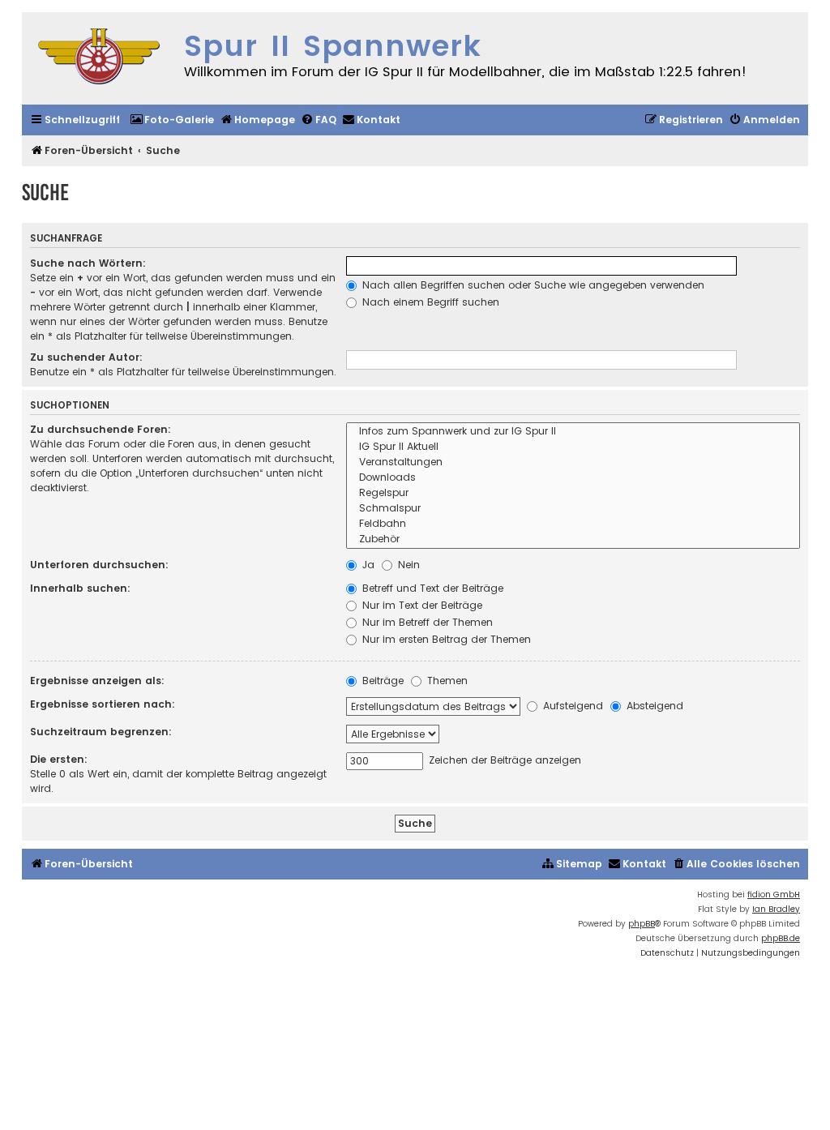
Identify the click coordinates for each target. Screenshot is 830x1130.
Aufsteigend (571, 706)
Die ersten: (59, 759)
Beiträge (381, 680)
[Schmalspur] (573, 508)
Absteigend (653, 706)
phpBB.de (780, 938)
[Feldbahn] (573, 524)
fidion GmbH (773, 894)
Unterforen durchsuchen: (99, 564)
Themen (446, 680)
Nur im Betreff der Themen (426, 622)
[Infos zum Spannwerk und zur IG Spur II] (573, 431)
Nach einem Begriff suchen (429, 302)
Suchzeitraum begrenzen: (101, 731)
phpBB (641, 924)
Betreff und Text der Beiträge (431, 588)
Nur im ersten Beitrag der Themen (445, 639)
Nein (407, 564)
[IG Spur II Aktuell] (573, 447)
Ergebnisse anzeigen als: (97, 680)
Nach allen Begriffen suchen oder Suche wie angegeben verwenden (531, 285)
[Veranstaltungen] (573, 462)
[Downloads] (573, 478)
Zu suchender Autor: (86, 357)
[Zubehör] (573, 539)
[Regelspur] (573, 493)
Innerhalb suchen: (80, 588)
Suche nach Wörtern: (88, 263)
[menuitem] (172, 120)
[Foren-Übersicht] (99, 58)
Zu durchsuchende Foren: (100, 429)
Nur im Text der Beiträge (420, 605)
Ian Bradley (776, 909)
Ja (366, 564)
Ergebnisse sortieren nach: (102, 704)
